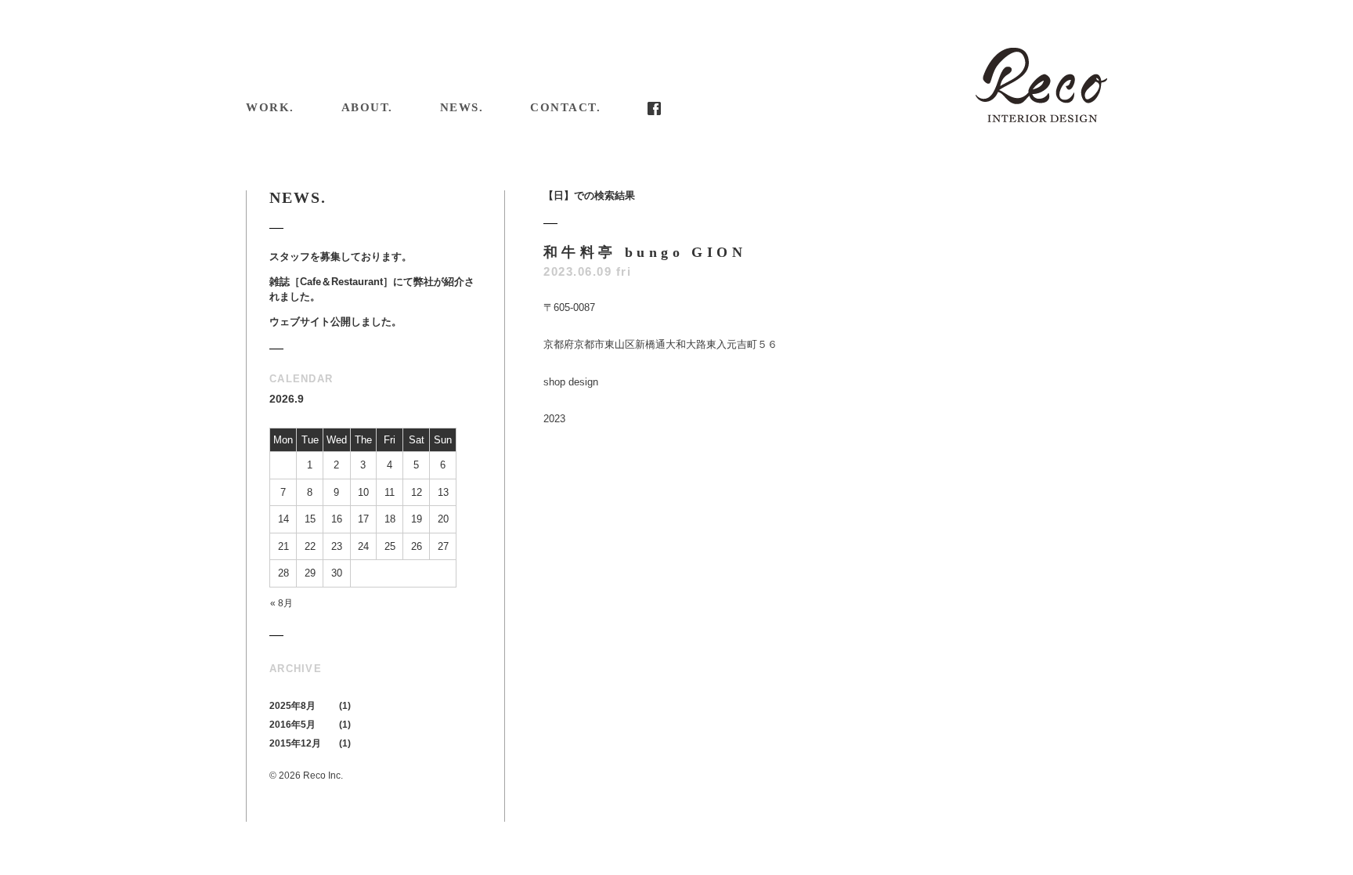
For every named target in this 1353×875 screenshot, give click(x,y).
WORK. (270, 107)
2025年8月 (292, 705)
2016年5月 (292, 724)
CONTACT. (565, 107)
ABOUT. (367, 107)
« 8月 (281, 603)
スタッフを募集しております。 (340, 256)
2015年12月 (295, 743)
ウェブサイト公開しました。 (335, 321)
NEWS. (462, 107)
